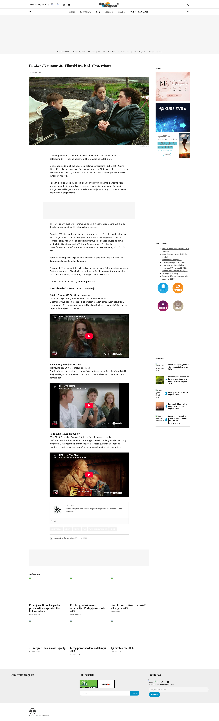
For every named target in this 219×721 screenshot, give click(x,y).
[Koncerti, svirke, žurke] (163, 306)
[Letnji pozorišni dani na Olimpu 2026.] (89, 632)
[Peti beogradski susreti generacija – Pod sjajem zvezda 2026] (89, 589)
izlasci (113, 529)
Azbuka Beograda (139, 52)
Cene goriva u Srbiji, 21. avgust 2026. (178, 393)
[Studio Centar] (88, 684)
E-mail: (171, 685)
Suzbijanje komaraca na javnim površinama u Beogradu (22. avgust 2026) (178, 380)
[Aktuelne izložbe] (177, 306)
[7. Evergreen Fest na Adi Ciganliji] (48, 632)
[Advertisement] (110, 32)
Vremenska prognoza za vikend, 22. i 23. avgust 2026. (178, 367)
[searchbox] (105, 693)
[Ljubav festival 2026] (130, 632)
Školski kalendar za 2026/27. (175, 271)
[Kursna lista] (173, 86)
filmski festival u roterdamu (98, 529)
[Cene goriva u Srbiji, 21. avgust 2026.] (160, 393)
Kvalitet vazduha (124, 52)
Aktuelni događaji (79, 52)
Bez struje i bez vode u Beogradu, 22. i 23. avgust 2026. (178, 406)
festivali (76, 529)
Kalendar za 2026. (63, 52)
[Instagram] (55, 521)
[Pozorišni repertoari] (177, 288)
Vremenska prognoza (172, 260)
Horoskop (111, 52)
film (84, 529)
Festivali (32, 62)
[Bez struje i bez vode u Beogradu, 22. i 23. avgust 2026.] (160, 406)
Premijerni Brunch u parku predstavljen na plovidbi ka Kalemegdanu (177, 419)
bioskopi (67, 529)
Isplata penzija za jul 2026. (174, 262)
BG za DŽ (101, 52)
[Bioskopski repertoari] (163, 288)
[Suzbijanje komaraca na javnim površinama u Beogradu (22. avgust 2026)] (160, 380)
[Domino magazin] (106, 684)
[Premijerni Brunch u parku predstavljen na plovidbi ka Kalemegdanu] (48, 589)
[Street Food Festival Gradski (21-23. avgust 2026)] (130, 589)
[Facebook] (52, 521)
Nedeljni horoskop (170, 273)
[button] (188, 4)
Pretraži (135, 693)
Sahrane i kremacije (155, 52)
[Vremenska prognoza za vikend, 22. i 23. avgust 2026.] (160, 367)
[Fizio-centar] (173, 145)
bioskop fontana (56, 529)
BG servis (91, 52)
